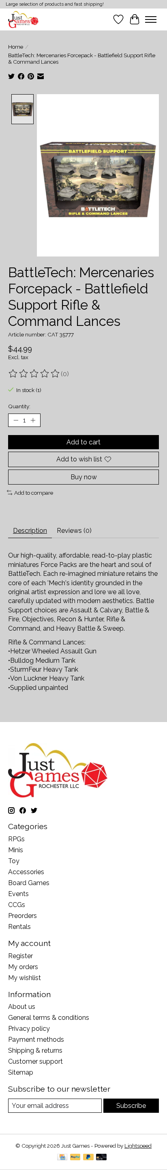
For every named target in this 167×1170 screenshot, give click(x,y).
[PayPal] (75, 1157)
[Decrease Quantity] (16, 420)
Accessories (26, 872)
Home (15, 46)
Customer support (35, 1061)
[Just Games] (23, 19)
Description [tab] (30, 530)
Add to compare (33, 492)
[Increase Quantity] (33, 420)
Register (20, 956)
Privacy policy (29, 1028)
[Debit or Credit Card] (101, 1157)
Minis (15, 850)
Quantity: (19, 406)
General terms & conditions (48, 1017)
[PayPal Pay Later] (88, 1157)
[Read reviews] (34, 374)
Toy (13, 861)
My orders (23, 967)
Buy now (84, 477)
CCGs (16, 905)
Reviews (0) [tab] (74, 530)
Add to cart (83, 442)
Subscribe (131, 1106)
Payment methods (36, 1039)
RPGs (16, 839)
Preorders (22, 916)
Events (18, 894)
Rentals (19, 927)
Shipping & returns (35, 1050)
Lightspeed (138, 1145)
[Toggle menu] (151, 19)
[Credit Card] (62, 1157)
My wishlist (24, 978)
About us (21, 1007)
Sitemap (20, 1072)
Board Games (28, 883)
